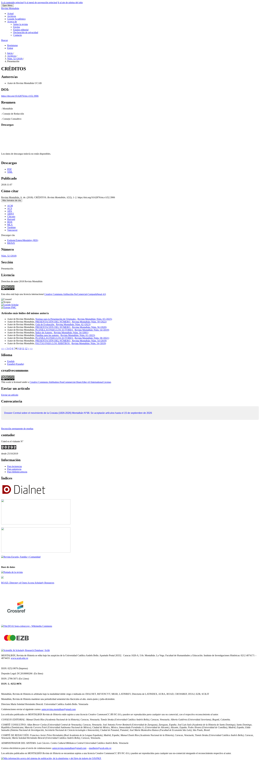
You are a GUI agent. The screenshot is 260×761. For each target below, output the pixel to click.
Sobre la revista (20, 24)
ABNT (10, 214)
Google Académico (16, 19)
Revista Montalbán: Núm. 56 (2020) (89, 327)
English (10, 361)
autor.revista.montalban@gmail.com (59, 709)
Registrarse (12, 45)
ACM (10, 205)
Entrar (10, 48)
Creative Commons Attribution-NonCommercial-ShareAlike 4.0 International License (70, 382)
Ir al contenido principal (12, 2)
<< (2, 348)
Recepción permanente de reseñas (17, 428)
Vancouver (12, 230)
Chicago (11, 216)
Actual (10, 13)
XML (10, 172)
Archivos (11, 16)
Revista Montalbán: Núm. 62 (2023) (73, 324)
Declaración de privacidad (25, 32)
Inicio (10, 53)
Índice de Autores (44, 332)
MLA (10, 224)
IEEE (9, 222)
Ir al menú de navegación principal (40, 2)
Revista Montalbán (10, 8)
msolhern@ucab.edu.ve (100, 748)
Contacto (17, 35)
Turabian (11, 227)
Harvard (11, 219)
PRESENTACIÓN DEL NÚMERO (53, 321)
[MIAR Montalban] (35, 551)
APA (9, 211)
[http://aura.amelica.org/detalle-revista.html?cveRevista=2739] (2, 577)
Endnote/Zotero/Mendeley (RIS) (22, 240)
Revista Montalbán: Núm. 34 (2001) (71, 332)
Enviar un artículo (9, 395)
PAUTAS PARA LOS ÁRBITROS (52, 343)
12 (26, 348)
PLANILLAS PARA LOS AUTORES (54, 330)
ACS (9, 208)
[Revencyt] (35, 523)
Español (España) (15, 364)
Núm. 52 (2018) (15, 58)
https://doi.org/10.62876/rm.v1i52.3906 (20, 96)
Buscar (4, 40)
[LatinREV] (20, 557)
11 (23, 348)
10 (20, 348)
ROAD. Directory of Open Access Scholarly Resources (27, 582)
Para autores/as (14, 469)
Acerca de (12, 21)
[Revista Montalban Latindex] (12, 572)
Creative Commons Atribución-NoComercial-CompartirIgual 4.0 (75, 294)
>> (31, 348)
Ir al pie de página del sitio (70, 2)
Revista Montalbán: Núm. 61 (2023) (77, 335)
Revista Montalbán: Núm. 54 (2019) (92, 330)
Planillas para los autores (47, 335)
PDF (9, 169)
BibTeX (11, 243)
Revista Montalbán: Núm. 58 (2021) (92, 338)
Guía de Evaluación (45, 324)
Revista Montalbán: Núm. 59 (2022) (89, 321)
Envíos (16, 27)
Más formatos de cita (11, 200)
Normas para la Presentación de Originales (55, 319)
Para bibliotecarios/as (17, 472)
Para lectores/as (14, 466)
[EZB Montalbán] (16, 645)
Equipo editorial (20, 29)
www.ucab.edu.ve (19, 658)
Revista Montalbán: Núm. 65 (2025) (94, 319)
